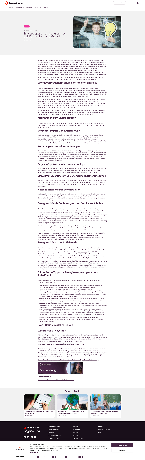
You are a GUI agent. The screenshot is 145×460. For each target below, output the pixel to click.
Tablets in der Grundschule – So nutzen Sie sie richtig (39, 412)
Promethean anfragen (119, 2)
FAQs (99, 432)
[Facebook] (25, 437)
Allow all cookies (122, 445)
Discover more (29, 416)
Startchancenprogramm (54, 435)
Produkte (11, 7)
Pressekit (75, 435)
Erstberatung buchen (131, 3)
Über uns (75, 426)
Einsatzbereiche (20, 7)
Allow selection (122, 450)
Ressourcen (29, 7)
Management (76, 429)
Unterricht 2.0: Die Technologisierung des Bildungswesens (56, 380)
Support (46, 7)
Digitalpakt (51, 432)
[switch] (54, 457)
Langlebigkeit (82, 252)
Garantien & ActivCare (104, 429)
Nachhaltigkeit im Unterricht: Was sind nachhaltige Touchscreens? (71, 412)
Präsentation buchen (53, 429)
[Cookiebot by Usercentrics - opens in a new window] (20, 457)
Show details (88, 457)
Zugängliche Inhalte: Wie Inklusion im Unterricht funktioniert (104, 412)
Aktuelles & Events (78, 438)
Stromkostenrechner (53, 438)
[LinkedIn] (35, 437)
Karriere (75, 432)
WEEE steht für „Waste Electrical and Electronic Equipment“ (56, 335)
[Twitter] (29, 437)
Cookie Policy (34, 452)
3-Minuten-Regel (52, 161)
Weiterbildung (38, 7)
